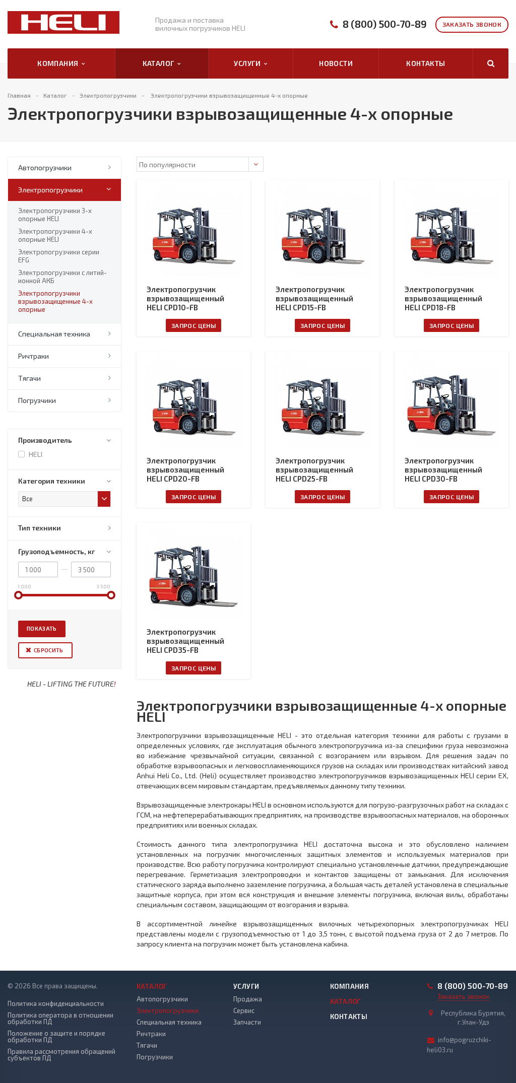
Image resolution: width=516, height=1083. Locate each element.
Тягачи (29, 378)
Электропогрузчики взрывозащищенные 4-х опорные (55, 301)
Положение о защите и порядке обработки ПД (56, 1036)
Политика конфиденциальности (56, 1003)
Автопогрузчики (45, 167)
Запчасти (247, 1022)
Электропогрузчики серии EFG (58, 256)
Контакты (425, 63)
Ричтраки (33, 356)
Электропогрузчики (50, 189)
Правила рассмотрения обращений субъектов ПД (61, 1054)
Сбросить (48, 650)
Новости (336, 63)
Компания (59, 63)
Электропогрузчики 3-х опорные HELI (55, 215)
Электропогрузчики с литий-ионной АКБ (62, 276)
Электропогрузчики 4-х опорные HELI (55, 235)
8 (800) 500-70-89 (385, 24)
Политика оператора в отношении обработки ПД (60, 1018)
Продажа (247, 999)
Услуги (249, 63)
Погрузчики (37, 400)
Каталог (160, 63)
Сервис (243, 1010)
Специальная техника (54, 333)
